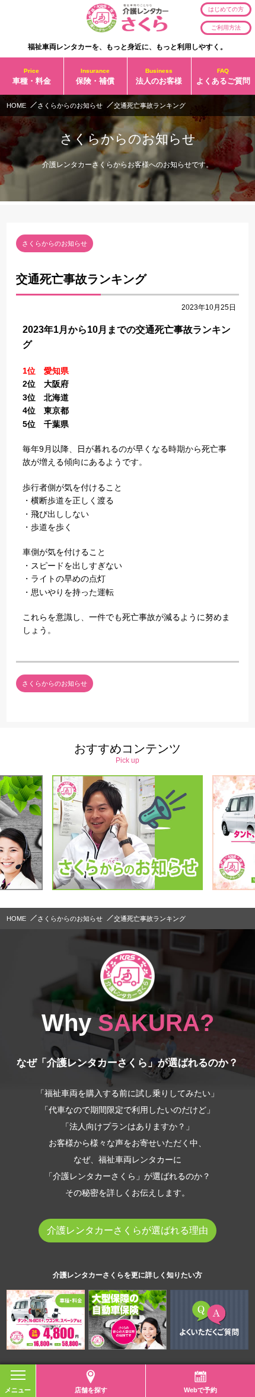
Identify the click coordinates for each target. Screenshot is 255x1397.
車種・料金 (31, 76)
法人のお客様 (159, 76)
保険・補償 (95, 76)
